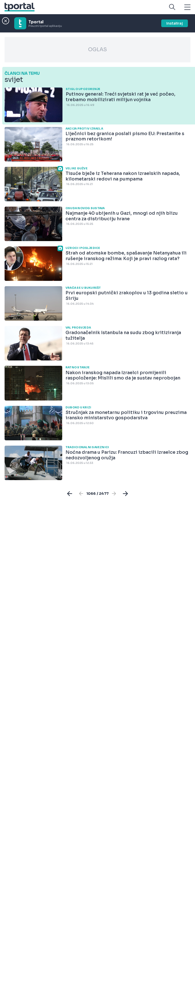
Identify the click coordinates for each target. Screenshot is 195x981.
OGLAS (97, 49)
